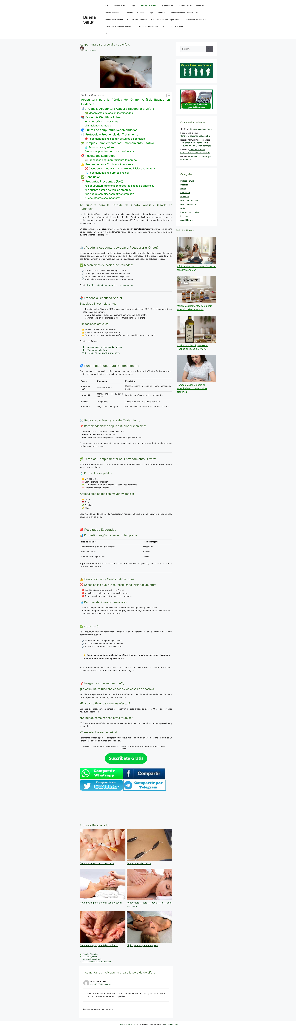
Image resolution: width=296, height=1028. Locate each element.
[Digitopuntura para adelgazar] (149, 942)
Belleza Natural (167, 6)
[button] (106, 33)
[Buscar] (209, 49)
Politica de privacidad (127, 1024)
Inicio (107, 6)
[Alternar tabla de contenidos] (167, 95)
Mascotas (184, 196)
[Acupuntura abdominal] (149, 860)
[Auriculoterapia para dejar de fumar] (102, 942)
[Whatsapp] (101, 778)
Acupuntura (86, 957)
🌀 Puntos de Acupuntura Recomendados (109, 130)
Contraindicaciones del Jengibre (195, 136)
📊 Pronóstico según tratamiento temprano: (111, 159)
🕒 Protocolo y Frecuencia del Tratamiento (109, 134)
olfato (94, 957)
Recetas (129, 13)
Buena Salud (89, 19)
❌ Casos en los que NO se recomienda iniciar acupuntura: (120, 168)
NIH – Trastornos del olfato (94, 350)
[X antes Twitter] (101, 790)
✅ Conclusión (91, 177)
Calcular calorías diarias (137, 19)
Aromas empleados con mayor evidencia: (109, 151)
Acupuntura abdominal (139, 863)
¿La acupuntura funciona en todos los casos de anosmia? (119, 185)
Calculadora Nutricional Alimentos (119, 26)
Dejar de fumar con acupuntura (97, 863)
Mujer (151, 13)
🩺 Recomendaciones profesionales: (107, 172)
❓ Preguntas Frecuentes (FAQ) (102, 181)
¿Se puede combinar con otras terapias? (109, 193)
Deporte (140, 13)
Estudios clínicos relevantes (101, 121)
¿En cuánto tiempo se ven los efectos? (108, 189)
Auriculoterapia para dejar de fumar (99, 945)
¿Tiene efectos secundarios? (102, 197)
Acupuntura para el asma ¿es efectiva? (101, 902)
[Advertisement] (126, 807)
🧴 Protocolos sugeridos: (100, 147)
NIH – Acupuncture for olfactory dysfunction (102, 347)
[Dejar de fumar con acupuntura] (102, 860)
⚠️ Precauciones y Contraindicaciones (107, 164)
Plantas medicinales (113, 13)
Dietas (132, 6)
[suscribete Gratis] (126, 763)
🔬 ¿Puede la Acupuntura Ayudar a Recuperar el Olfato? (118, 108)
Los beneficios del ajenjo (92, 959)
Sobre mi (161, 13)
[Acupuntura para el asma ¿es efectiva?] (102, 899)
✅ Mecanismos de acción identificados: (109, 112)
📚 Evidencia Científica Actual (101, 117)
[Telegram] (144, 790)
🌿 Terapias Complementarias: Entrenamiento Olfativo (117, 143)
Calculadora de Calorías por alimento (166, 19)
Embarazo (200, 6)
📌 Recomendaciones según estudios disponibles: (115, 138)
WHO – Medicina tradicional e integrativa (101, 353)
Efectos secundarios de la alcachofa (96, 962)
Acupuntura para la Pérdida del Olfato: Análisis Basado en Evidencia (125, 102)
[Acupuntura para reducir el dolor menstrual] (149, 899)
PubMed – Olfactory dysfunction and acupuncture (110, 285)
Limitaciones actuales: (98, 125)
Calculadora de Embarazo (196, 19)
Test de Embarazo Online (173, 26)
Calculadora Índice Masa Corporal (184, 13)
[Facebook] (144, 778)
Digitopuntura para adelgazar (142, 945)
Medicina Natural (185, 6)
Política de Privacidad (114, 19)
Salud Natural (119, 6)
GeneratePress (171, 1024)
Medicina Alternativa (148, 6)
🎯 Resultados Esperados (98, 155)
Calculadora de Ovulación (147, 26)
